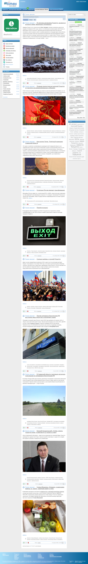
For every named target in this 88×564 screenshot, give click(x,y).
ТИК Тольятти (34, 424)
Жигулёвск (60, 306)
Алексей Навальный (47, 130)
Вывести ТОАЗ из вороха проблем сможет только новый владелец (76, 112)
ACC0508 (72, 94)
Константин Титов (31, 180)
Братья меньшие (10, 48)
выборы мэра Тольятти (79, 133)
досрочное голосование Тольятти (53, 422)
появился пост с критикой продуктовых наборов (52, 491)
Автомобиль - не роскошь (75, 46)
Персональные (27, 556)
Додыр (5, 87)
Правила (40, 556)
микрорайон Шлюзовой (32, 78)
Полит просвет (7, 88)
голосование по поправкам (58, 421)
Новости (16, 555)
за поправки (35, 366)
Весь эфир (79, 117)
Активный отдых (7, 77)
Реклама (52, 555)
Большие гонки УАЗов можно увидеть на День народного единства (76, 44)
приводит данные (34, 323)
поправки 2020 (50, 421)
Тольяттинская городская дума (76, 156)
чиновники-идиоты (77, 158)
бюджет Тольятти (56, 250)
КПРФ (77, 139)
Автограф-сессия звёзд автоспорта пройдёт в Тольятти (76, 65)
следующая (38, 546)
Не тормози (9, 60)
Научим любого (9, 57)
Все (35, 19)
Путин (80, 147)
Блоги (15, 556)
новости (5, 9)
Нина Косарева (56, 180)
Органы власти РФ (31, 200)
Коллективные (27, 555)
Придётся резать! (42, 207)
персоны (31, 9)
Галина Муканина (34, 537)
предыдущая (26, 546)
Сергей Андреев (77, 151)
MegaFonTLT (8, 34)
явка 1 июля (40, 367)
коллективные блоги (41, 9)
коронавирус (59, 539)
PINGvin (72, 37)
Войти (4, 554)
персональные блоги (56, 9)
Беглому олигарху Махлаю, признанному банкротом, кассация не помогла (76, 95)
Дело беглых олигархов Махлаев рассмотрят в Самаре (76, 107)
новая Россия (61, 366)
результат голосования (54, 364)
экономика (63, 250)
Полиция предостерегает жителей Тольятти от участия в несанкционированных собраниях (45, 87)
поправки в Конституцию (32, 421)
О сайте (40, 555)
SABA (71, 29)
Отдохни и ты (9, 62)
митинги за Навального (56, 130)
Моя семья (8, 55)
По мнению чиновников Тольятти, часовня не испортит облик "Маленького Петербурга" (45, 23)
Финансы (77, 54)
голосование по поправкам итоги (42, 364)
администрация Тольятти (43, 79)
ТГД (80, 152)
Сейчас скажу (6, 76)
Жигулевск (71, 139)
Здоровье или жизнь (11, 50)
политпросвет (46, 200)
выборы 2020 (55, 306)
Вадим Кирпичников (79, 128)
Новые (31, 19)
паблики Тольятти (35, 480)
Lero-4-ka (72, 63)
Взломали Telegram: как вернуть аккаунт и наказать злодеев (76, 39)
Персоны (16, 557)
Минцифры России (54, 200)
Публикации (72, 22)
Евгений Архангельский (32, 477)
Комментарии (78, 22)
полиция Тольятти (35, 132)
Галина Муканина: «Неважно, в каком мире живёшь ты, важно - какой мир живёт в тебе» (44, 487)
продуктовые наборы (52, 539)
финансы (29, 252)
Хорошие (25, 19)
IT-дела (7, 66)
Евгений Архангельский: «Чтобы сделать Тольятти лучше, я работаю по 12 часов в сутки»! (44, 431)
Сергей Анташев (34, 79)
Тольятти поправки (41, 422)
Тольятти (39, 78)
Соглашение (41, 557)
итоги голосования (31, 364)
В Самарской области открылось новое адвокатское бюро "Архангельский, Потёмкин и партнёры (76, 52)
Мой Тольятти (55, 479)
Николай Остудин (49, 250)
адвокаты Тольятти (41, 477)
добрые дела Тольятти (43, 537)
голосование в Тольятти (32, 422)
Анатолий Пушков (76, 126)
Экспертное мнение (8, 74)
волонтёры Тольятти (35, 539)
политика (32, 306)
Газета (16, 559)
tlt (70, 124)
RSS (84, 117)
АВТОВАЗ (74, 124)
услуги (25, 9)
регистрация (83, 1)
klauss (71, 86)
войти (77, 1)
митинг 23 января (38, 130)
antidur (39, 542)
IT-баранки (5, 79)
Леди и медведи (10, 53)
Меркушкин (72, 141)
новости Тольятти (35, 252)
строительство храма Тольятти (47, 78)
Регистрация (6, 555)
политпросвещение (39, 200)
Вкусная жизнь (6, 85)
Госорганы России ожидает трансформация (51, 190)
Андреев (71, 128)
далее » (25, 75)
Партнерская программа (56, 556)
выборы (28, 306)
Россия (71, 149)
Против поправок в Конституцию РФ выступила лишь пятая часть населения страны (42, 316)
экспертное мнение (15, 9)
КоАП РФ (52, 132)
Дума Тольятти (34, 250)
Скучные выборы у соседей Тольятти (48, 259)
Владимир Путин (42, 252)
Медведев (82, 139)
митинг (77, 141)
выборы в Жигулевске (47, 306)
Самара (75, 149)
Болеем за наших (10, 46)
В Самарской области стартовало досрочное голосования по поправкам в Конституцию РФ (45, 375)
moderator (39, 83)
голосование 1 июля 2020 (43, 366)
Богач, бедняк (9, 43)
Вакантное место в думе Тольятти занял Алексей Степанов (76, 77)
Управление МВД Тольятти (44, 132)
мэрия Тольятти (77, 142)
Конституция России (54, 366)
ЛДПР (47, 477)
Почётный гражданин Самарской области (44, 180)
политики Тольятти (48, 479)
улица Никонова (58, 78)
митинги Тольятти (30, 130)
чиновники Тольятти (53, 79)
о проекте (22, 1)
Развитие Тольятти (8, 94)
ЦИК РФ (36, 367)
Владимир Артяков (74, 130)
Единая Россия (52, 537)
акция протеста (80, 124)
